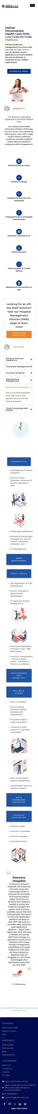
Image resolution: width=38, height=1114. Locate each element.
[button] (19, 461)
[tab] (19, 359)
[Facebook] (4, 1104)
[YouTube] (25, 1104)
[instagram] (10, 1104)
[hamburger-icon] (32, 5)
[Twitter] (15, 1104)
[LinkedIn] (20, 1104)
